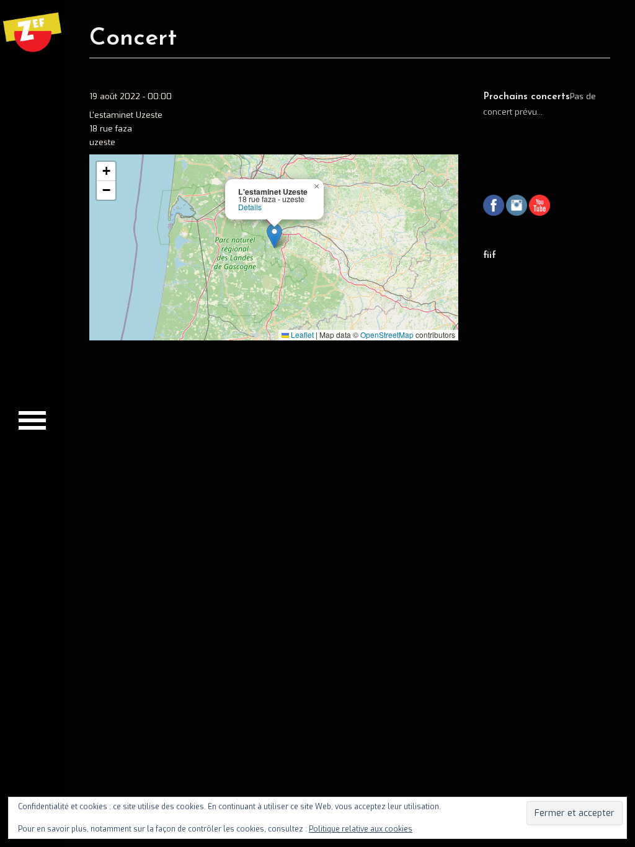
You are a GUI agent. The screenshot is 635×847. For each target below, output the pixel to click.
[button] (274, 236)
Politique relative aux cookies (360, 829)
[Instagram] (516, 207)
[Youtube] (539, 207)
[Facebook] (493, 207)
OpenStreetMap (387, 334)
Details (250, 207)
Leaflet (301, 334)
